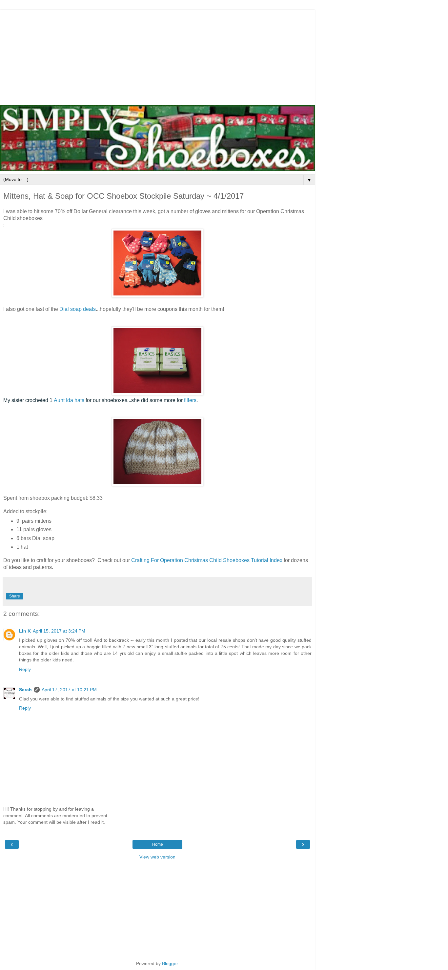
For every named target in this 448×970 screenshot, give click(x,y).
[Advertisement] (157, 56)
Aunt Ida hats (69, 400)
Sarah (25, 689)
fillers (190, 400)
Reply (25, 669)
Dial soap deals (77, 309)
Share (14, 596)
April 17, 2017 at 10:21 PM (69, 689)
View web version (157, 856)
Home (157, 844)
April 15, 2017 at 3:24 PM (59, 631)
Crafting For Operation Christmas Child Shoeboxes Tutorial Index (206, 560)
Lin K (25, 631)
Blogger (170, 963)
